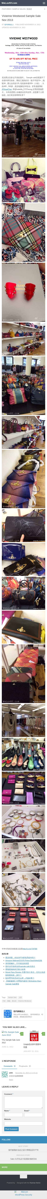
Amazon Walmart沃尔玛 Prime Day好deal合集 (23, 960)
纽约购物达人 (9, 25)
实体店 (29, 9)
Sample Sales (18, 9)
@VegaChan (7, 89)
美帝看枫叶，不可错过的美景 (17, 963)
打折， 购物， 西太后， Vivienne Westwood (17, 1001)
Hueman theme (35, 1183)
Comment (8, 1094)
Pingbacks (24, 1066)
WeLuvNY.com (9, 3)
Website (7, 1119)
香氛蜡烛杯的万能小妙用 (15, 969)
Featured (6, 9)
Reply (11, 1080)
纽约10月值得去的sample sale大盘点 (20, 966)
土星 (20, 997)
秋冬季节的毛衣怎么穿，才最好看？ (19, 978)
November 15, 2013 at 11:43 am (26, 1073)
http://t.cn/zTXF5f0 (30, 949)
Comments (9, 1066)
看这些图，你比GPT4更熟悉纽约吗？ (20, 958)
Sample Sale (12, 997)
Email (27, 1111)
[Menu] (44, 3)
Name (7, 1111)
